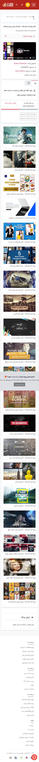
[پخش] (5, 58)
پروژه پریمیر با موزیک (28, 651)
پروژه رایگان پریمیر (29, 703)
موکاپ (32, 685)
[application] (19, 51)
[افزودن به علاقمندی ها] (5, 36)
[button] (19, 51)
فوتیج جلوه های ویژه (28, 655)
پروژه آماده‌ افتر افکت (27, 36)
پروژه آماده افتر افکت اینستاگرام (28, 118)
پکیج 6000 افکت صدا (28, 711)
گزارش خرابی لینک (10, 103)
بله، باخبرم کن (19, 384)
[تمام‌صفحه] (33, 58)
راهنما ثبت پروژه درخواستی (26, 737)
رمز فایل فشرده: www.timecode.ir (29, 104)
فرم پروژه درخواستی (28, 733)
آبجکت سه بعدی (29, 689)
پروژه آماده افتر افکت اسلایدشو (28, 114)
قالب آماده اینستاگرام (28, 663)
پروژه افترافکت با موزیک (27, 647)
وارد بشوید (16, 624)
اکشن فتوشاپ (30, 677)
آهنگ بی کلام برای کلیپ (27, 707)
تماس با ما (31, 730)
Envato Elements (20, 63)
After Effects (20, 71)
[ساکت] (30, 58)
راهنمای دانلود (30, 741)
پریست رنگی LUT (29, 681)
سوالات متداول (30, 745)
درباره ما (31, 726)
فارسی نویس (30, 715)
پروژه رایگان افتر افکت (28, 699)
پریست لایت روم (29, 673)
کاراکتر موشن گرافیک (28, 659)
